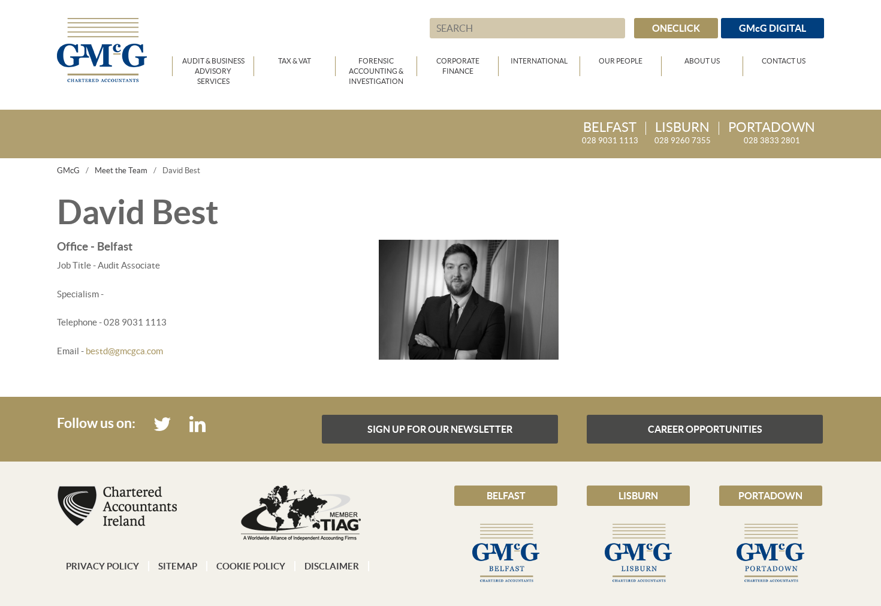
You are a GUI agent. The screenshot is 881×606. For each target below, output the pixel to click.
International (539, 61)
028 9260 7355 (682, 133)
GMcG (68, 170)
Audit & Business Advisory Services (213, 66)
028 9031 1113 (610, 133)
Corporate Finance (457, 66)
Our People (620, 61)
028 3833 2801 (771, 133)
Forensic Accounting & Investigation (376, 66)
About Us (702, 61)
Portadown (770, 495)
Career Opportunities (705, 429)
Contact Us (783, 61)
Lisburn (638, 495)
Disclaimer (331, 566)
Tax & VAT (294, 61)
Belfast (506, 495)
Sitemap (177, 566)
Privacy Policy (102, 566)
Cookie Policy (250, 566)
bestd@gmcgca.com (124, 351)
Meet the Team (121, 170)
